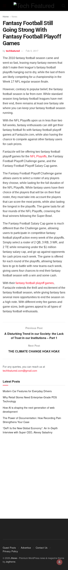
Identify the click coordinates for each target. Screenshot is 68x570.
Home (6, 16)
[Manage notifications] (59, 562)
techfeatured (13, 50)
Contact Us (42, 547)
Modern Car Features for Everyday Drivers (27, 391)
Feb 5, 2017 (32, 50)
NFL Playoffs (38, 156)
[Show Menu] (4, 5)
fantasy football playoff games (35, 283)
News (14, 16)
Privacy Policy (10, 551)
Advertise (26, 547)
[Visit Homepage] (34, 5)
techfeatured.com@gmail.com (20, 370)
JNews (14, 557)
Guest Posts (9, 547)
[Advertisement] (34, 474)
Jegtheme (10, 561)
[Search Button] (63, 5)
